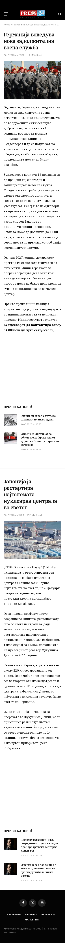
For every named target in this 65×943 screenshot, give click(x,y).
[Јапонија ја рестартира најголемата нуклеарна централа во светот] (32, 540)
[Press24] (32, 14)
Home (7, 24)
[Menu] (6, 14)
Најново (31, 914)
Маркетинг (32, 919)
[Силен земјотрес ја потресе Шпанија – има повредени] (10, 420)
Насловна (14, 914)
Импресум (47, 914)
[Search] (59, 14)
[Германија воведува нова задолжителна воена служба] (32, 80)
